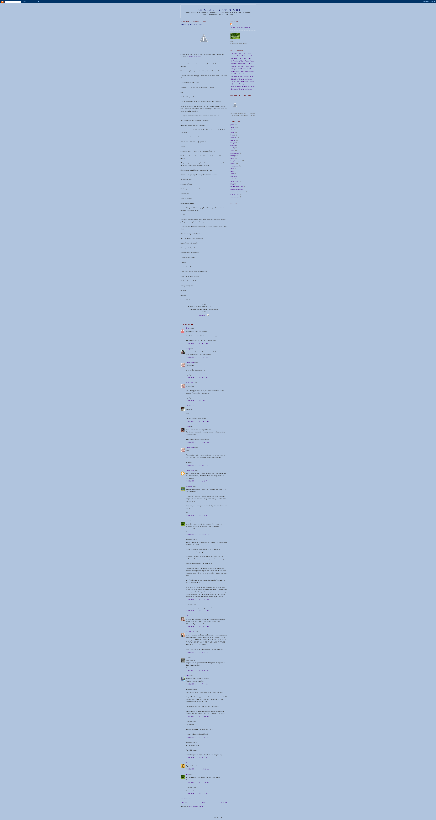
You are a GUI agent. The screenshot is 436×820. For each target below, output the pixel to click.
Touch (199, 57)
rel (186, 657)
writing (232, 156)
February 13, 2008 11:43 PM (197, 599)
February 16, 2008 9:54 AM (197, 758)
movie (232, 168)
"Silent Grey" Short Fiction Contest (241, 79)
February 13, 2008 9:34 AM (197, 357)
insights (232, 140)
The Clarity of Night (218, 9)
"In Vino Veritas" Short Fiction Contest (242, 61)
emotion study (234, 197)
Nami (232, 184)
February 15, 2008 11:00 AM (197, 716)
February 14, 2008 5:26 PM (197, 670)
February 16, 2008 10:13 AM (197, 769)
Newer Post (184, 802)
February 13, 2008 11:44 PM (197, 611)
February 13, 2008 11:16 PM (197, 534)
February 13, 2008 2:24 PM (197, 465)
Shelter (190, 57)
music (232, 171)
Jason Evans (237, 24)
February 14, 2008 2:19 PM (197, 652)
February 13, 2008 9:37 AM (197, 378)
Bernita (188, 675)
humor (232, 158)
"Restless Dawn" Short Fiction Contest (242, 71)
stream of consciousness (237, 192)
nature (232, 150)
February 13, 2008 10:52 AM (197, 421)
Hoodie (188, 328)
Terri (187, 763)
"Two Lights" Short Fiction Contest (241, 89)
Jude (187, 616)
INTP (232, 174)
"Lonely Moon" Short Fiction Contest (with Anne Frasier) (242, 83)
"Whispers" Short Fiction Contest (240, 69)
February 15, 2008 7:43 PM (197, 737)
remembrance (234, 153)
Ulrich (232, 179)
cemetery (233, 145)
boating (232, 163)
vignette (190, 317)
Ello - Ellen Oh (190, 632)
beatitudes (233, 176)
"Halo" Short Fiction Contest (239, 74)
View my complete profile (240, 27)
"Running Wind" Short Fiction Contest (242, 66)
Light (195, 57)
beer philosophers (235, 161)
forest (232, 148)
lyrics (232, 135)
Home (204, 802)
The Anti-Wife (190, 470)
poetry (232, 125)
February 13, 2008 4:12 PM (197, 516)
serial (232, 132)
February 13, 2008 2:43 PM (197, 481)
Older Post (224, 802)
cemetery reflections (236, 189)
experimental (234, 166)
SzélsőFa (188, 406)
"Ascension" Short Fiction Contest (240, 64)
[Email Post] (208, 315)
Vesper (188, 426)
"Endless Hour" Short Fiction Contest (241, 76)
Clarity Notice (234, 194)
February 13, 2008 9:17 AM (197, 343)
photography (234, 181)
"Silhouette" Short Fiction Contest (240, 58)
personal (233, 137)
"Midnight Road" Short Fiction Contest (242, 86)
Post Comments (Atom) (196, 806)
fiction (232, 127)
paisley (188, 349)
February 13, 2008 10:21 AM (197, 401)
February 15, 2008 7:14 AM (197, 684)
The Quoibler (190, 362)
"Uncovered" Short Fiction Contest (241, 56)
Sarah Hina (189, 486)
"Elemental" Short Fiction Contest (240, 53)
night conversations (236, 187)
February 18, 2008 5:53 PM (197, 794)
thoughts (233, 143)
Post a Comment (186, 799)
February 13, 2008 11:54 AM (197, 442)
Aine (187, 521)
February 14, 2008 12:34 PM (197, 627)
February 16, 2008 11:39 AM (197, 782)
